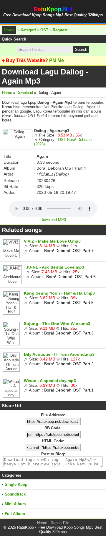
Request (60, 30)
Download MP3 (53, 219)
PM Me (56, 60)
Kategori (28, 30)
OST (44, 30)
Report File (60, 523)
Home (9, 30)
